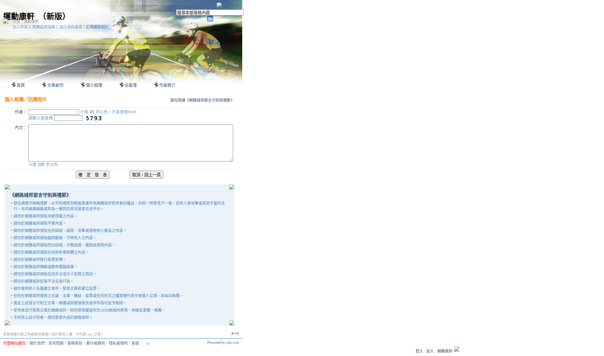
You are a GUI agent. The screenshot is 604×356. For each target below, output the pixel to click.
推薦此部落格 (43, 27)
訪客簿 (131, 85)
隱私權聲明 (118, 343)
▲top (235, 333)
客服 (135, 343)
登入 (419, 351)
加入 (430, 351)
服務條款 (74, 343)
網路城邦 (231, 4)
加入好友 (20, 27)
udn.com (232, 342)
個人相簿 (94, 85)
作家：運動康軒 (26, 22)
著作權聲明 (95, 343)
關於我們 (37, 343)
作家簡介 (167, 85)
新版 (54, 16)
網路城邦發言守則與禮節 (210, 100)
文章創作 (55, 85)
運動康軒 (19, 16)
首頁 (21, 85)
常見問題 (56, 343)
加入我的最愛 (71, 27)
